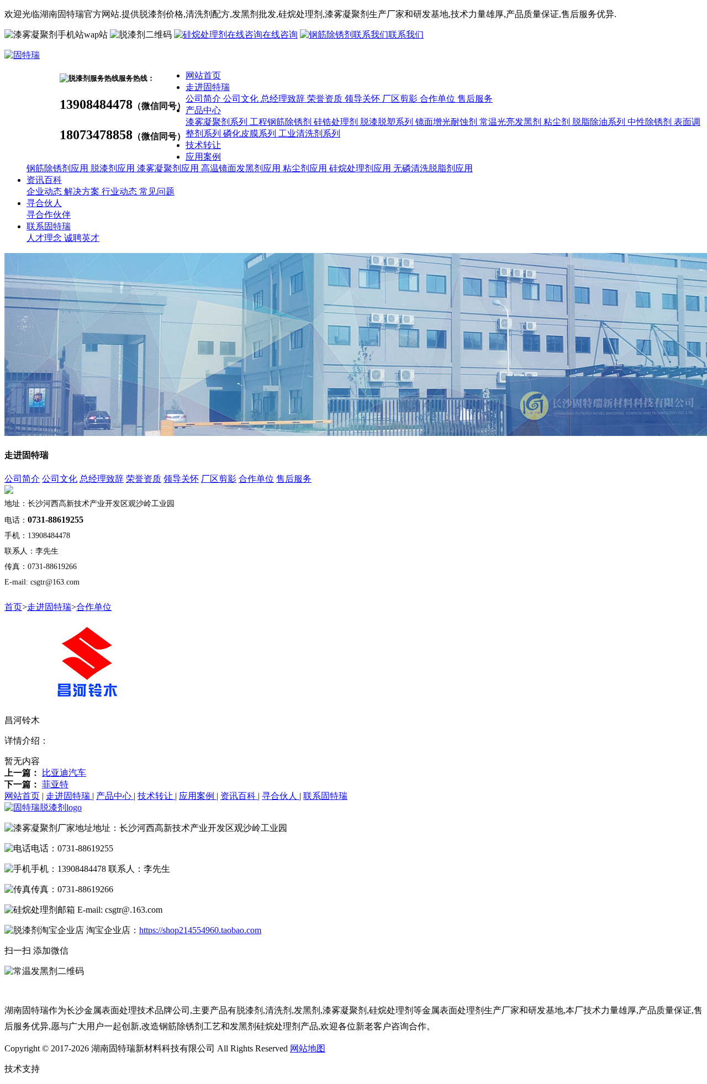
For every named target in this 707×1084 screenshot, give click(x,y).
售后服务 (475, 98)
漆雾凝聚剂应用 (169, 168)
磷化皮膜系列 (250, 133)
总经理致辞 (284, 98)
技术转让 (203, 145)
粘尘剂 (558, 122)
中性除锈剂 (650, 122)
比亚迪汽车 (64, 772)
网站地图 (307, 1048)
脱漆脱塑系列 (387, 122)
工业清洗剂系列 (309, 133)
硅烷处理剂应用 (361, 168)
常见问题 (157, 191)
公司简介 (204, 98)
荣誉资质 (326, 98)
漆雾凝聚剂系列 (218, 122)
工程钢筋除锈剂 (282, 122)
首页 (13, 607)
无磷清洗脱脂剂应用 (433, 168)
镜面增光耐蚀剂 (447, 122)
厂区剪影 (401, 98)
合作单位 (438, 98)
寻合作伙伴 (49, 214)
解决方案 (83, 191)
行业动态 (120, 191)
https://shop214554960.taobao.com (200, 930)
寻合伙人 (44, 203)
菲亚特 (55, 784)
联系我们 (406, 34)
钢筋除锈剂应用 (59, 168)
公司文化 (242, 98)
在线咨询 (280, 34)
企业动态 (45, 191)
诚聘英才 (81, 238)
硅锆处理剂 (337, 122)
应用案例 (203, 156)
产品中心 (203, 110)
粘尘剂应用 (306, 168)
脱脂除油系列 (599, 122)
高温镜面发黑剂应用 (242, 168)
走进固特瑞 (208, 87)
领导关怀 (363, 98)
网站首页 (203, 75)
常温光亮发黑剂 (511, 122)
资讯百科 (44, 180)
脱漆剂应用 (114, 168)
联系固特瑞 (49, 226)
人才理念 (45, 238)
